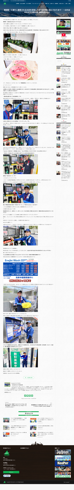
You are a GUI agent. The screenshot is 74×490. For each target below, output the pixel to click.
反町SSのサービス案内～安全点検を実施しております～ (65, 116)
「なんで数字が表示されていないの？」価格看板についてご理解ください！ (19, 426)
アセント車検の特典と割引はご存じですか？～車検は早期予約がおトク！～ (65, 86)
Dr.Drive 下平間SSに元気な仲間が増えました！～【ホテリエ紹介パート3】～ (66, 100)
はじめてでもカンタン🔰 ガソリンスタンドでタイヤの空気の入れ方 (66, 126)
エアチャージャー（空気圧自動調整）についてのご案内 (65, 93)
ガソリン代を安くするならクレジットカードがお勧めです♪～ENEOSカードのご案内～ (46, 420)
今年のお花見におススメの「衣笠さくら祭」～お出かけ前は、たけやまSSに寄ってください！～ (46, 434)
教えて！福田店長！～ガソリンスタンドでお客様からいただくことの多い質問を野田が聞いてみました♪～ (65, 108)
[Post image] (6, 420)
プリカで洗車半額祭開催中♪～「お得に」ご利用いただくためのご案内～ (18, 419)
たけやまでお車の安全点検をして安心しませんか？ (45, 426)
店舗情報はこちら (7, 392)
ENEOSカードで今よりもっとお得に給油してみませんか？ (19, 433)
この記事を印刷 (29, 377)
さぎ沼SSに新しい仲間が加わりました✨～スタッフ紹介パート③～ (65, 79)
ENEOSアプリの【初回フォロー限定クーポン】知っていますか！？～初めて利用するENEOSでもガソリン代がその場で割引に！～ (65, 71)
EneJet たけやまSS (27, 398)
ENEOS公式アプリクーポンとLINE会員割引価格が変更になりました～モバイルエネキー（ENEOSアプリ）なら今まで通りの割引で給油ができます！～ (66, 175)
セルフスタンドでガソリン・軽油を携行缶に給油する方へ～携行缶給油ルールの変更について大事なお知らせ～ (65, 147)
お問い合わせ (11, 472)
